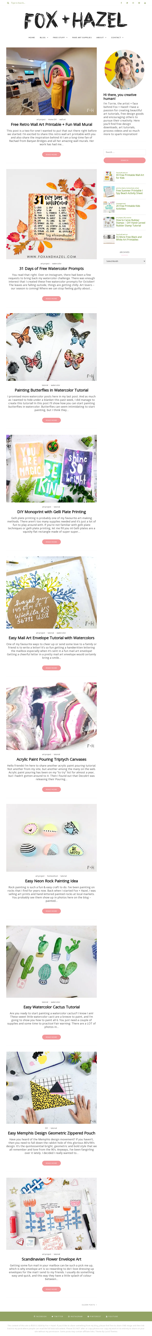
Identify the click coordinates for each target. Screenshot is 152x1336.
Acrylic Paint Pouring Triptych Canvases (51, 759)
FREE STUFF (59, 37)
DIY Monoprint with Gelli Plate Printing (51, 511)
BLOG (43, 37)
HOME (32, 37)
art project (41, 119)
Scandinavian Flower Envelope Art (51, 1259)
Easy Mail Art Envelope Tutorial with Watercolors (51, 637)
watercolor (56, 263)
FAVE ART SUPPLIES (82, 37)
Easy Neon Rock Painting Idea (51, 880)
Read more (51, 154)
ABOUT (100, 37)
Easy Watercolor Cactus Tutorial (51, 1006)
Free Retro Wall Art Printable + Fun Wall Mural (51, 124)
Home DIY (52, 119)
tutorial (45, 385)
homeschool (52, 876)
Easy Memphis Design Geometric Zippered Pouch (51, 1132)
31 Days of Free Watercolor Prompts (51, 268)
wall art (63, 119)
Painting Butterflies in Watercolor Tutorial (51, 390)
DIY (46, 1128)
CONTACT (116, 37)
